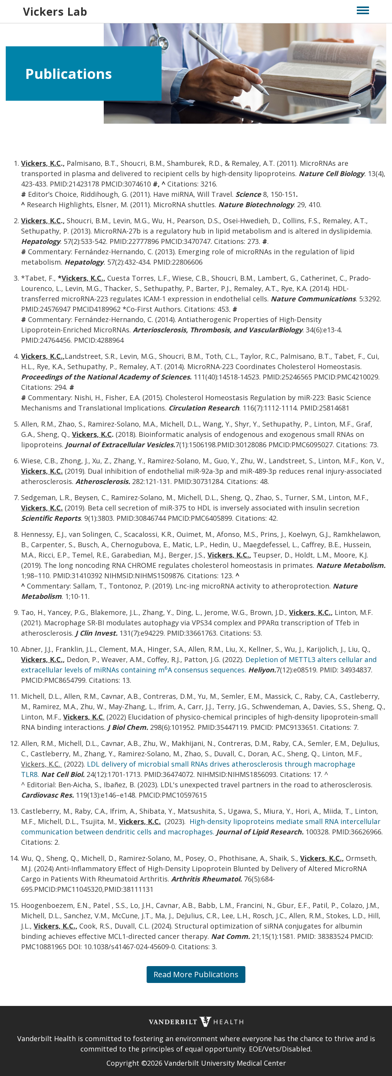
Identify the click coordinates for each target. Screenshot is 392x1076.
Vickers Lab (55, 11)
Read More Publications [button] (196, 974)
